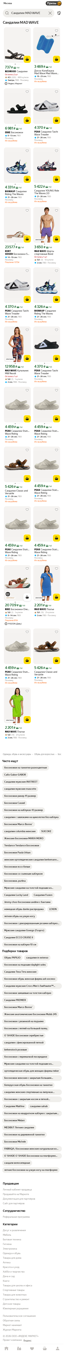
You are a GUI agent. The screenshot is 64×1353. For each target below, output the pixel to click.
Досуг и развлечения (14, 1230)
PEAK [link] (37, 132)
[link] (25, 768)
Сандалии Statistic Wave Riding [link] (17, 432)
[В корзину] (27, 59)
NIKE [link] (7, 609)
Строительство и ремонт (16, 1299)
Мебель (7, 1235)
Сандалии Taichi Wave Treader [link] (46, 133)
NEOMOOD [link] (10, 71)
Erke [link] (7, 132)
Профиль (57, 1348)
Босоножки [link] (14, 132)
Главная (6, 1348)
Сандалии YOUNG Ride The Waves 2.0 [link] (46, 192)
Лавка (19, 1348)
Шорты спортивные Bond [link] (44, 252)
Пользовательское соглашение (19, 1316)
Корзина (44, 1348)
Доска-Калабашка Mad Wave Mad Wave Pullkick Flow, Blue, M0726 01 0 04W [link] (45, 72)
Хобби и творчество (14, 1271)
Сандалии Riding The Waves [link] (16, 193)
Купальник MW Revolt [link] (17, 372)
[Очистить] (50, 13)
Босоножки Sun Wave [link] (17, 252)
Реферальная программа (16, 1217)
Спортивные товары (14, 1290)
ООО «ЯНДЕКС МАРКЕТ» (25, 1336)
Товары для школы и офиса (17, 1285)
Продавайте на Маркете (16, 1194)
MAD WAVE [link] (40, 251)
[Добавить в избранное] (27, 31)
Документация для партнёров (19, 1198)
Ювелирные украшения (15, 1308)
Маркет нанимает (12, 1325)
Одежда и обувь (11, 1253)
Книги (6, 1281)
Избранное (32, 1348)
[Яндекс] (27, 1340)
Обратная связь (11, 1320)
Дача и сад (9, 1276)
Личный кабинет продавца (17, 1189)
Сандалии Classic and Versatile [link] (16, 492)
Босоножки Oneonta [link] (17, 609)
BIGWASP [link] (10, 191)
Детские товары (11, 1304)
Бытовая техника (12, 1239)
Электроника (10, 1248)
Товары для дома (12, 1258)
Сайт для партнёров (14, 1203)
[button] (59, 13)
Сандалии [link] (16, 71)
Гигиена (7, 1244)
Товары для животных (15, 1294)
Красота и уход (11, 1267)
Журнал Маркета (12, 1329)
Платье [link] (44, 609)
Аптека (6, 1262)
